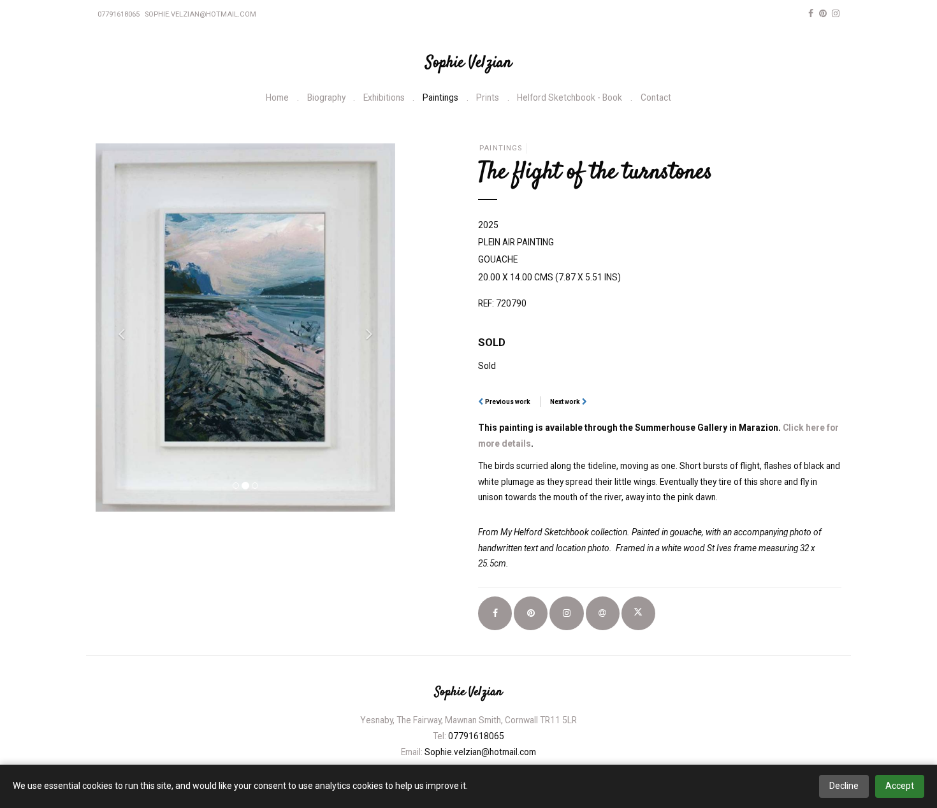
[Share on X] (638, 613)
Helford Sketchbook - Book (569, 97)
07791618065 (119, 14)
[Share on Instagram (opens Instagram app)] (566, 613)
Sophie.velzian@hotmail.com (200, 14)
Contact (656, 97)
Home (277, 97)
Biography (326, 97)
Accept (899, 786)
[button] (118, 327)
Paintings (440, 97)
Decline (844, 786)
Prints (487, 97)
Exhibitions (384, 97)
